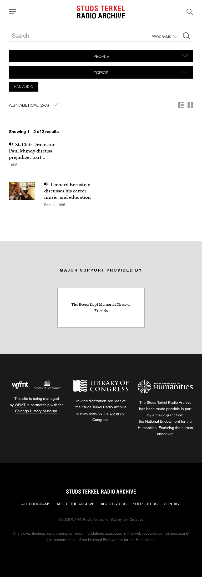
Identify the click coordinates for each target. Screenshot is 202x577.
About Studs (114, 504)
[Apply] (186, 36)
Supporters (145, 504)
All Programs (35, 504)
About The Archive (75, 504)
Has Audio (23, 86)
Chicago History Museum (36, 411)
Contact (172, 504)
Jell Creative (133, 519)
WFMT (20, 404)
